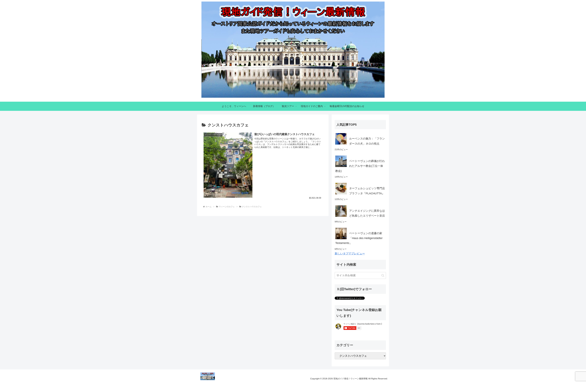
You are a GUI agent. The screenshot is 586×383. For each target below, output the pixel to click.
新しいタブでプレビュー (350, 253)
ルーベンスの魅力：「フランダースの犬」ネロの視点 (367, 141)
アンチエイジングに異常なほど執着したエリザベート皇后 (367, 213)
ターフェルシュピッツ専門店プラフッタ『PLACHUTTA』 (367, 191)
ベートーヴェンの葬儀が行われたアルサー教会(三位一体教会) (360, 166)
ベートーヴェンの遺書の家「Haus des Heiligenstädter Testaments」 (359, 238)
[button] (382, 275)
